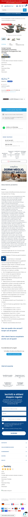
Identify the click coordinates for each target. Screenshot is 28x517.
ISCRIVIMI (14, 433)
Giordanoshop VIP (12, 91)
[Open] (3, 258)
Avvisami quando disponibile (14, 110)
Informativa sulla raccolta (8, 515)
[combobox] (4, 419)
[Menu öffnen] (2, 6)
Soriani (3, 44)
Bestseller (8, 18)
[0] (25, 6)
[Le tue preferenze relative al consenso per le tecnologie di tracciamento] (25, 514)
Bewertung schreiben (14, 354)
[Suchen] (25, 10)
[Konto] (20, 6)
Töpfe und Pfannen (16, 18)
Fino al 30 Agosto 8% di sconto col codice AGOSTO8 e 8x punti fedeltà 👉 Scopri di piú (14, 2)
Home (3, 18)
